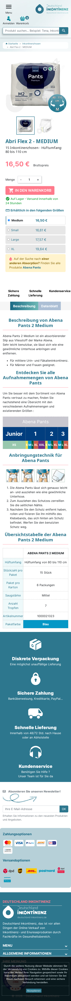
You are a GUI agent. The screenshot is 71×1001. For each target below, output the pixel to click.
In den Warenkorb (30, 190)
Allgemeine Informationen (27, 953)
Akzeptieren (34, 990)
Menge (10, 179)
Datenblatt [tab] (49, 306)
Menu (7, 945)
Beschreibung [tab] (24, 306)
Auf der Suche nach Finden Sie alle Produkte (34, 263)
